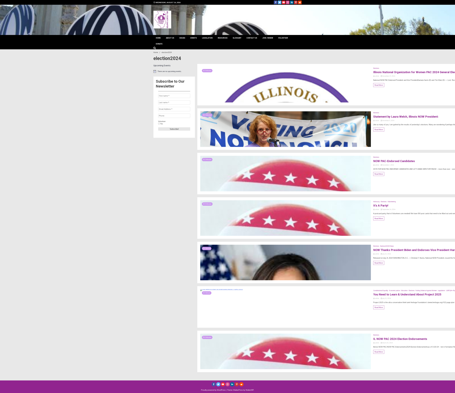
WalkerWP (250, 390)
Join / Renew (267, 38)
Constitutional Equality (380, 290)
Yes (161, 124)
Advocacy (376, 201)
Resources (223, 38)
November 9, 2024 (388, 120)
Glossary (237, 38)
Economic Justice (394, 290)
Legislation (207, 38)
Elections (376, 68)
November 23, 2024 (388, 76)
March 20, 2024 (387, 343)
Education (404, 290)
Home (158, 38)
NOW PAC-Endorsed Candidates (394, 161)
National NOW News (387, 246)
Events (193, 38)
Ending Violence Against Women (426, 290)
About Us (170, 38)
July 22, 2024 (386, 254)
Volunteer (283, 38)
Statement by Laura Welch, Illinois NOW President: (405, 116)
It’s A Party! (380, 205)
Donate (159, 44)
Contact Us (251, 38)
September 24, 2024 (388, 209)
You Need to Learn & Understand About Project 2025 (407, 294)
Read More (379, 85)
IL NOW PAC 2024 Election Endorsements (400, 339)
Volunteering (392, 201)
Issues (182, 38)
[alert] (174, 71)
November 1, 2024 (388, 165)
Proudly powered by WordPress (213, 390)
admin (377, 76)
